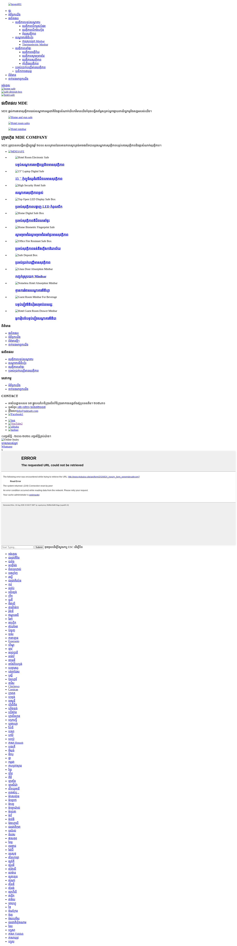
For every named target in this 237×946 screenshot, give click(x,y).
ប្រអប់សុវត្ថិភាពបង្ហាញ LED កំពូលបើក (38, 206)
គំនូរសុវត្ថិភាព (29, 33)
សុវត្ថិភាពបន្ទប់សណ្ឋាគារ (27, 22)
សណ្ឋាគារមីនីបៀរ (24, 37)
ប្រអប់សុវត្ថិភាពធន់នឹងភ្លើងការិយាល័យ (38, 248)
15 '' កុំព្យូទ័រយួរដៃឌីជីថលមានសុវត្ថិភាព (38, 178)
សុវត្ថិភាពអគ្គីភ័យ (31, 52)
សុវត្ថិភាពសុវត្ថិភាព (31, 59)
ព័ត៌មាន (12, 74)
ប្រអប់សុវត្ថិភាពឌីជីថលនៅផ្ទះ (32, 220)
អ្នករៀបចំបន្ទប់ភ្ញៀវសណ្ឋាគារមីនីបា (35, 318)
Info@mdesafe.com (27, 410)
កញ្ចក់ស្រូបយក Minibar (30, 276)
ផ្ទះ (9, 10)
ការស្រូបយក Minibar (33, 41)
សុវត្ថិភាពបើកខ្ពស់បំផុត (34, 25)
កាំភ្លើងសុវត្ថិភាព (30, 63)
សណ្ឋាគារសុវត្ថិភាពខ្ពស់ (29, 192)
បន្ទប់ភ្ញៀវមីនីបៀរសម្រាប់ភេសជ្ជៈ (34, 304)
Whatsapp (6, 446)
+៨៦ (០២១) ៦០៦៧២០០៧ (31, 407)
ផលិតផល (13, 18)
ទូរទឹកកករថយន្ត (23, 71)
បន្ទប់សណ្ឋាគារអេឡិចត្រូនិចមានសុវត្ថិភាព (39, 164)
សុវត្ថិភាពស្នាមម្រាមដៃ (33, 55)
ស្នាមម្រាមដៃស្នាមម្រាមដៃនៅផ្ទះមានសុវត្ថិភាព (41, 234)
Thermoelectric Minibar (35, 44)
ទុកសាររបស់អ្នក (9, 443)
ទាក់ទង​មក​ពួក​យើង (18, 78)
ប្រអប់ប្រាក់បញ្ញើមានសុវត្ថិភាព (30, 67)
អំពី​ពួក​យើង (14, 14)
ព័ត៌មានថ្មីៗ (13, 340)
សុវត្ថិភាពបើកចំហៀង (33, 29)
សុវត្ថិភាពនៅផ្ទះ (23, 48)
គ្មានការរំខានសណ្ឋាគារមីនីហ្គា (32, 290)
